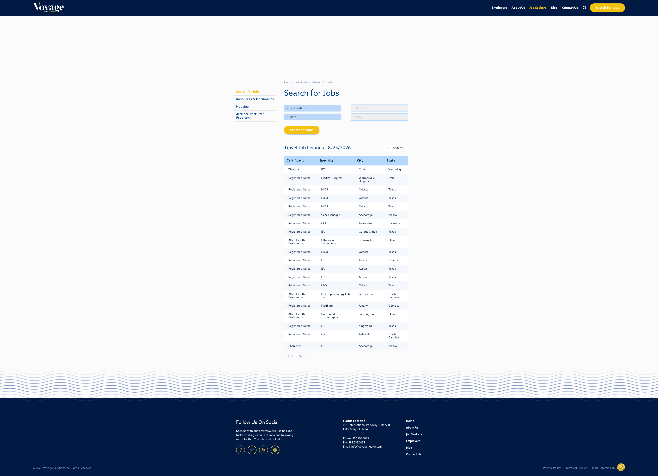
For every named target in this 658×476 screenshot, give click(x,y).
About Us (518, 7)
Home (288, 83)
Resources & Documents (255, 99)
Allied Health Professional (296, 241)
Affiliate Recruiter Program (250, 116)
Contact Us (570, 7)
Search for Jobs (607, 7)
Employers (499, 7)
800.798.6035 (360, 438)
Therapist (294, 170)
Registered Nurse (299, 178)
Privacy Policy (552, 468)
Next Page (305, 357)
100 (299, 357)
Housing (242, 106)
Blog (554, 7)
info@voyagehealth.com (366, 447)
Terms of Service (576, 468)
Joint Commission (603, 468)
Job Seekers (537, 7)
